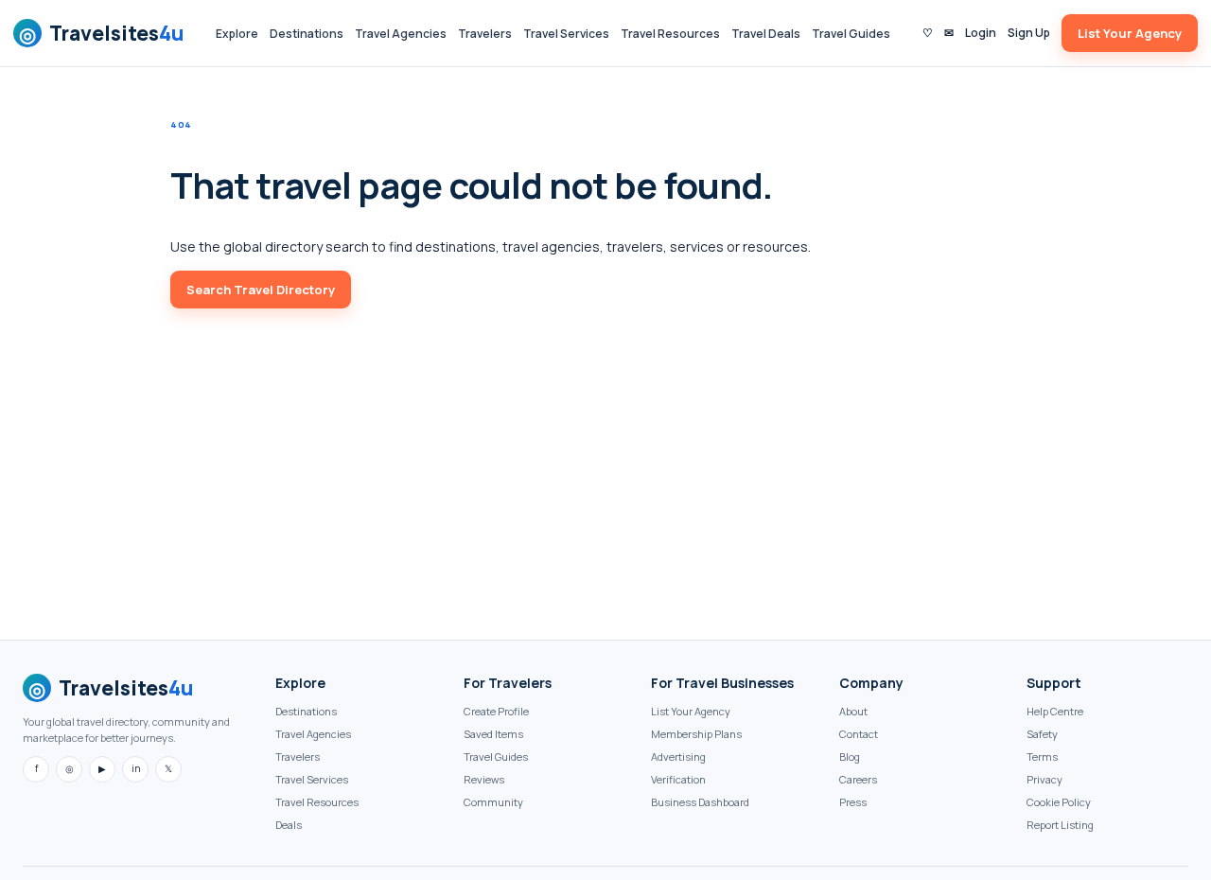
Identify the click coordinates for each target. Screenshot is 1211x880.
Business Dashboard (700, 802)
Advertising (678, 756)
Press (853, 802)
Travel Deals (765, 34)
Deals (288, 825)
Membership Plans (696, 734)
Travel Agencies (401, 34)
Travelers (485, 34)
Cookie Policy (1059, 802)
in (136, 768)
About (853, 711)
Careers (858, 779)
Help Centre (1055, 711)
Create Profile (496, 711)
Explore (237, 34)
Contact (858, 734)
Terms (1042, 756)
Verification (678, 779)
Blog (849, 756)
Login (980, 33)
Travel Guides (851, 34)
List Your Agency (1130, 33)
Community (493, 802)
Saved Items (493, 734)
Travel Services (566, 34)
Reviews (484, 779)
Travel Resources (670, 34)
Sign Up (1029, 33)
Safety (1042, 734)
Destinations (306, 34)
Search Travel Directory (260, 289)
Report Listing (1060, 825)
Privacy (1044, 779)
